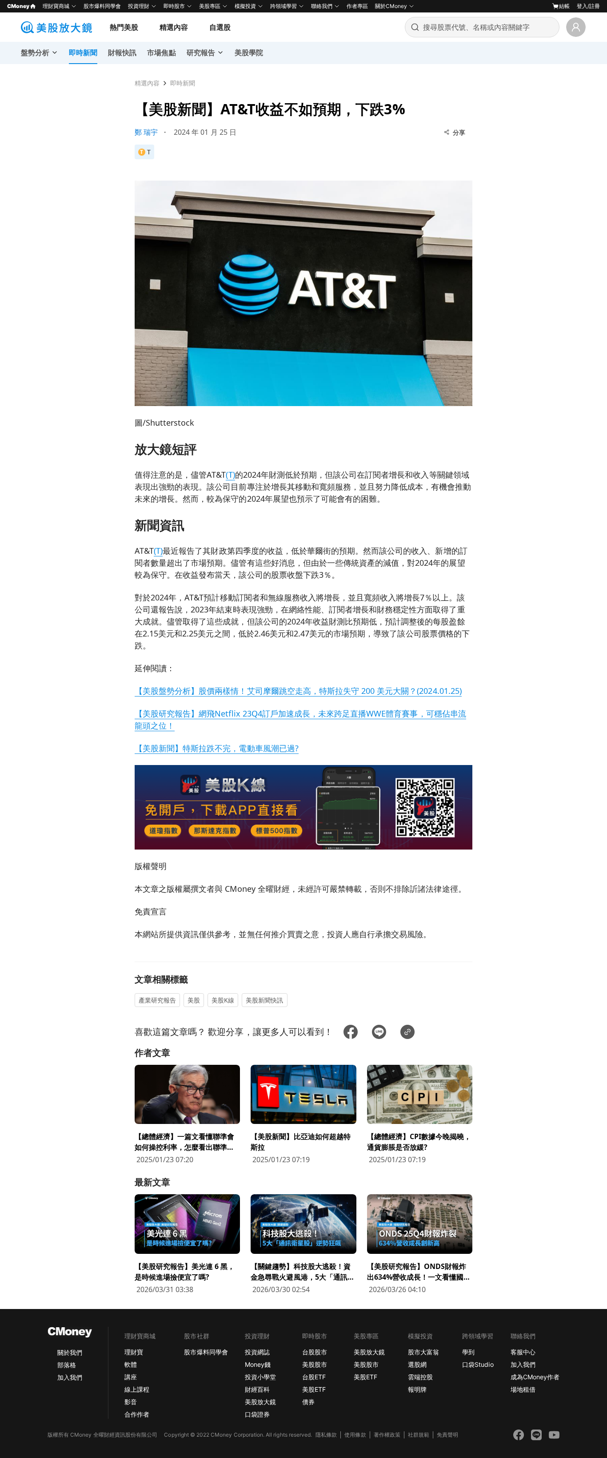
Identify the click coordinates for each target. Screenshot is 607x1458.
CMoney (18, 6)
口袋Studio (477, 1364)
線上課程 (136, 1389)
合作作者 (136, 1414)
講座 (130, 1377)
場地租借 (523, 1389)
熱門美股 (124, 27)
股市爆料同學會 (102, 6)
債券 (308, 1402)
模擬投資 (245, 6)
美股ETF (314, 1389)
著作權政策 (387, 1434)
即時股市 (174, 6)
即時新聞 (182, 83)
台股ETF (314, 1377)
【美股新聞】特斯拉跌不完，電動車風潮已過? (217, 748)
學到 (468, 1352)
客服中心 (523, 1352)
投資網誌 (257, 1352)
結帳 (564, 6)
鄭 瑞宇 (146, 132)
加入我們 (69, 1377)
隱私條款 (326, 1434)
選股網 (417, 1364)
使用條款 (355, 1434)
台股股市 (314, 1352)
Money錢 (258, 1364)
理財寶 (133, 1352)
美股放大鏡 (260, 1402)
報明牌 (417, 1389)
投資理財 (138, 6)
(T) (230, 474)
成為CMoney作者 (535, 1377)
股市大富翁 (423, 1352)
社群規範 (418, 1434)
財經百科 (257, 1389)
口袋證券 (257, 1414)
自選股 (220, 27)
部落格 (66, 1365)
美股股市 (314, 1364)
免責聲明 (447, 1434)
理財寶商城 (56, 6)
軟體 (130, 1364)
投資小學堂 (260, 1377)
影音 (130, 1402)
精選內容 (174, 27)
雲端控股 (420, 1377)
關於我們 (69, 1352)
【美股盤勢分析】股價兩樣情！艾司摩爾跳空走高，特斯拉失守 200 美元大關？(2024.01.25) (298, 690)
